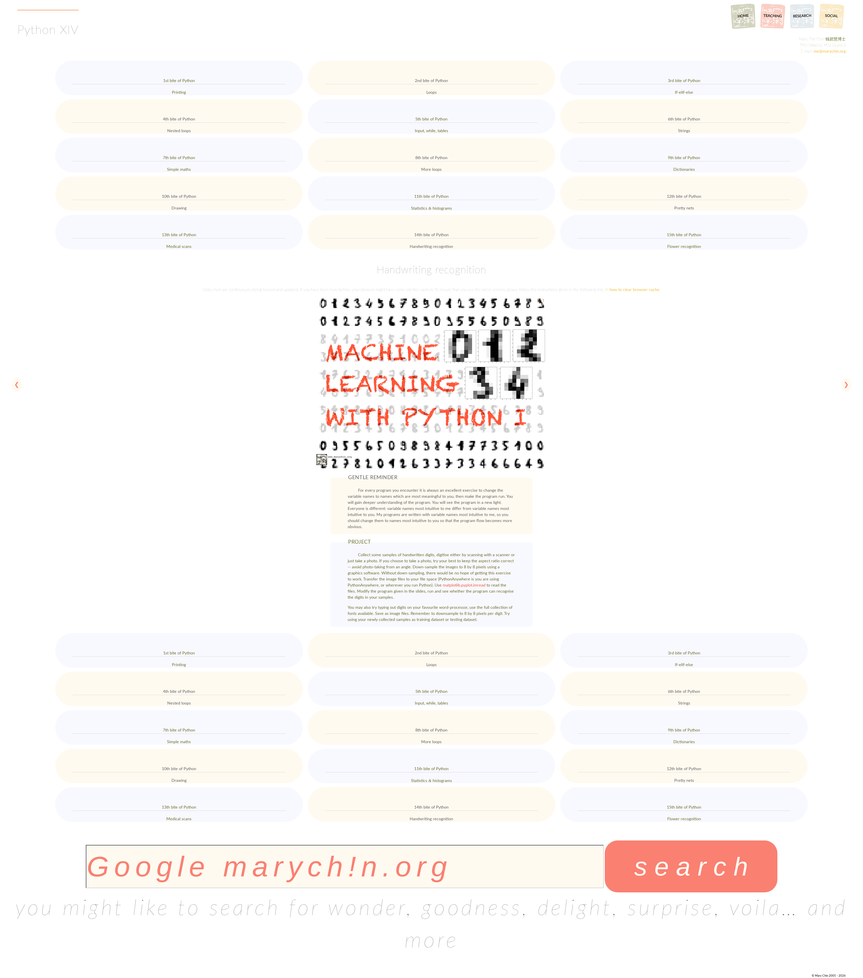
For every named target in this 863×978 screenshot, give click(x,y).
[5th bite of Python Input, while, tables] (431, 100)
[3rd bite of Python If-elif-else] (684, 62)
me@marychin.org (830, 51)
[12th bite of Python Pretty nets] (684, 177)
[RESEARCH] (802, 29)
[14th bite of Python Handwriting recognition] (431, 216)
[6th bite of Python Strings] (684, 100)
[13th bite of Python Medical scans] (179, 216)
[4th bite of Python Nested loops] (179, 100)
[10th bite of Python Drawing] (179, 177)
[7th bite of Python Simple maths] (179, 139)
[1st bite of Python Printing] (179, 62)
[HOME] (743, 29)
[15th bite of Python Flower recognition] (684, 216)
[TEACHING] (772, 29)
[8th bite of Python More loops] (431, 139)
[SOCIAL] (831, 29)
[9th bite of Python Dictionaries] (684, 139)
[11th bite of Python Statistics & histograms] (431, 177)
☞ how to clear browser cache (632, 290)
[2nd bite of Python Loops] (431, 62)
